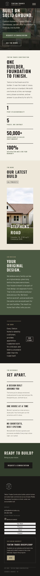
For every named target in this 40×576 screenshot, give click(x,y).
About (20, 530)
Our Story (29, 339)
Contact (20, 533)
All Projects (13, 182)
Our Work (20, 524)
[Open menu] (34, 4)
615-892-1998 (8, 513)
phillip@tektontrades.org (11, 510)
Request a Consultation (16, 35)
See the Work (12, 43)
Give (10, 558)
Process (20, 527)
